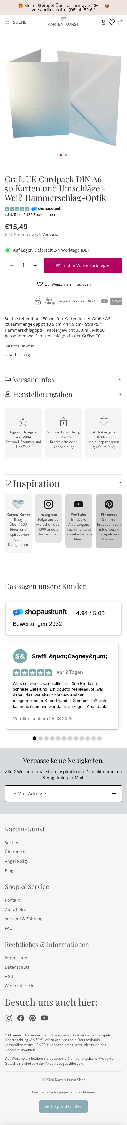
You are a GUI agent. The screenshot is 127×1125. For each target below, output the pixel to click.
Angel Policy (16, 861)
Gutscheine (16, 909)
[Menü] (7, 22)
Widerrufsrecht (20, 986)
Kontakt (12, 900)
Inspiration (36, 483)
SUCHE (19, 22)
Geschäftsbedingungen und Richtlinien (63, 1092)
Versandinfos (34, 379)
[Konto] (103, 22)
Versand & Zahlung (24, 919)
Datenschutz (17, 967)
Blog (111, 446)
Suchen (12, 842)
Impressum (16, 957)
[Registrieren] (114, 793)
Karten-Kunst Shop (70, 1079)
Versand (50, 234)
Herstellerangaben (42, 394)
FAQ (9, 928)
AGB (9, 976)
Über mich (15, 851)
